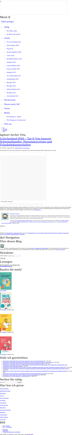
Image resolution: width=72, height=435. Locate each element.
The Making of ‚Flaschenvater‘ (16, 120)
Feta (36, 233)
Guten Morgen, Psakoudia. (7, 201)
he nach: (2, 382)
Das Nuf (2, 395)
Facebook (5, 129)
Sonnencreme (66, 233)
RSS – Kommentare (7, 427)
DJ (27, 233)
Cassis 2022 (10, 55)
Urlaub (7, 38)
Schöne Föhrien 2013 (13, 89)
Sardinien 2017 (11, 72)
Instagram (5, 130)
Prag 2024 (10, 49)
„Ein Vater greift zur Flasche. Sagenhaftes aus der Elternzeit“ (42, 221)
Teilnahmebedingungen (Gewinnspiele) (11, 432)
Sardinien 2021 (11, 62)
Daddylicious (3, 393)
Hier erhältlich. (3, 290)
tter (3, 127)
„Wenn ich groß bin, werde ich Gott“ (24, 220)
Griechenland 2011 (12, 96)
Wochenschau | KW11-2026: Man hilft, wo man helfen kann (16, 376)
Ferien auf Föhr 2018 (13, 69)
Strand (1, 234)
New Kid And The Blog (5, 410)
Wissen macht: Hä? (12, 104)
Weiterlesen (38, 209)
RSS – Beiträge (6, 425)
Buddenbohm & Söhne (5, 391)
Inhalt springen (7, 21)
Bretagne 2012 (11, 92)
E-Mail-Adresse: (4, 255)
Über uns (8, 124)
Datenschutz (5, 430)
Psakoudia (59, 233)
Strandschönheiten (14, 234)
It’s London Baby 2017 (14, 76)
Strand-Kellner (6, 234)
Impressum (5, 429)
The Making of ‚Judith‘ (14, 117)
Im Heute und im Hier (13, 34)
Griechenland (41, 233)
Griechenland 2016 (12, 79)
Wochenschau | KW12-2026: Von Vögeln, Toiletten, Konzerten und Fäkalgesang (21, 374)
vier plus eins (3, 419)
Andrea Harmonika (4, 388)
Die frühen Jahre (12, 31)
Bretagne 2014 (11, 86)
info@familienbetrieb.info (6, 266)
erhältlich (4, 309)
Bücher (7, 113)
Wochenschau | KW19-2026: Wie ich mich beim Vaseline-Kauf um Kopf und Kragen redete (23, 363)
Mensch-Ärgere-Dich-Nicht (51, 233)
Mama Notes (3, 407)
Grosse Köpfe (3, 402)
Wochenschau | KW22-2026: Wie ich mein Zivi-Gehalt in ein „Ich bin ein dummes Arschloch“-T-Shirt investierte (28, 362)
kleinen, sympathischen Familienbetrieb (39, 248)
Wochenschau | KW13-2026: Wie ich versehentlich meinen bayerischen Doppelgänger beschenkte (24, 373)
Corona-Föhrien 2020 (13, 65)
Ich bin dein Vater (4, 405)
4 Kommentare (26, 148)
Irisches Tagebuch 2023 (14, 52)
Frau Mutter (2, 400)
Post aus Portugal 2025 (14, 42)
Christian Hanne (18, 148)
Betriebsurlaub (9, 233)
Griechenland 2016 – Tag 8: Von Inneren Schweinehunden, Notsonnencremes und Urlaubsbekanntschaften (26, 141)
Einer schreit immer (4, 398)
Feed (4, 131)
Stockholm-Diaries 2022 (14, 59)
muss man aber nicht (60, 249)
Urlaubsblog (22, 234)
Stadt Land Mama (4, 417)
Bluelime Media (29, 434)
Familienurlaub (31, 233)
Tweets (7, 108)
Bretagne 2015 (11, 82)
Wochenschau (10, 100)
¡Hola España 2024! (13, 45)
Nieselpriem (2, 412)
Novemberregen (3, 414)
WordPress (11, 434)
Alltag (6, 27)
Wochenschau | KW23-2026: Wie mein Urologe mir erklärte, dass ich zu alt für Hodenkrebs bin (24, 361)
